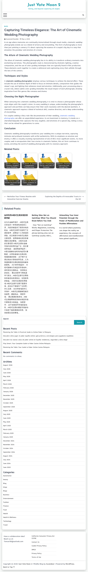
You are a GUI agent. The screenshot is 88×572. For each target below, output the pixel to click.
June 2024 (7, 463)
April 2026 (7, 380)
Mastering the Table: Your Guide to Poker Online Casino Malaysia (26, 347)
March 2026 (7, 384)
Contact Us (35, 542)
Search (6, 319)
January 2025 (8, 437)
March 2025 (7, 429)
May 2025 (6, 422)
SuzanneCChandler (12, 39)
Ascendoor (50, 564)
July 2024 (6, 460)
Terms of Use (36, 557)
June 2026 (7, 373)
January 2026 (8, 391)
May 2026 (6, 376)
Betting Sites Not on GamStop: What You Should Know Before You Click (44, 218)
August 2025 (7, 410)
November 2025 (8, 399)
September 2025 (9, 407)
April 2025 (7, 425)
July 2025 (6, 414)
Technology (7, 521)
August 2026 (7, 365)
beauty (5, 479)
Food (5, 510)
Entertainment (8, 498)
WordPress (70, 564)
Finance (6, 506)
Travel (5, 525)
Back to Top (8, 567)
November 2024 (8, 444)
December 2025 (8, 395)
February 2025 (8, 433)
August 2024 (7, 456)
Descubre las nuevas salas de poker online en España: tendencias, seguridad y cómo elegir (35, 340)
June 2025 (7, 418)
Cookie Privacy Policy (39, 546)
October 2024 (8, 448)
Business (6, 495)
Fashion (6, 502)
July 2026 (6, 369)
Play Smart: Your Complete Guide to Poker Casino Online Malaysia (26, 343)
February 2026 (8, 388)
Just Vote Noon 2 (44, 5)
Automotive (7, 476)
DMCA (34, 549)
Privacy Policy (36, 553)
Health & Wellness (9, 517)
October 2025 (8, 403)
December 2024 (8, 441)
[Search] (83, 15)
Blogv (5, 491)
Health (5, 513)
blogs (5, 487)
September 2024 (9, 452)
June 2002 (7, 467)
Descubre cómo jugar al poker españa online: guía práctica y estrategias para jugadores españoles (38, 336)
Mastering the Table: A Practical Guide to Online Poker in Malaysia (27, 332)
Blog (6, 26)
